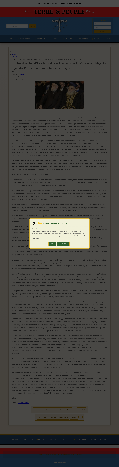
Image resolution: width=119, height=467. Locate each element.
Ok (52, 243)
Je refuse (63, 243)
